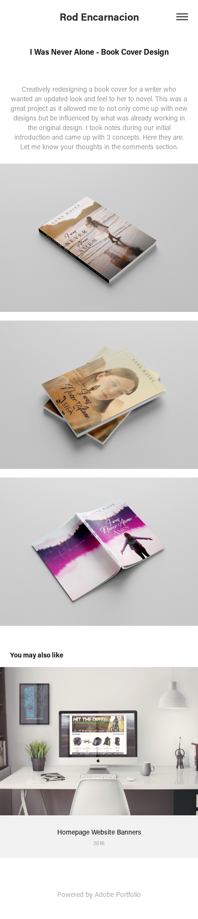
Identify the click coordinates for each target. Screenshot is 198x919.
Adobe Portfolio (118, 894)
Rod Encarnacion (99, 17)
